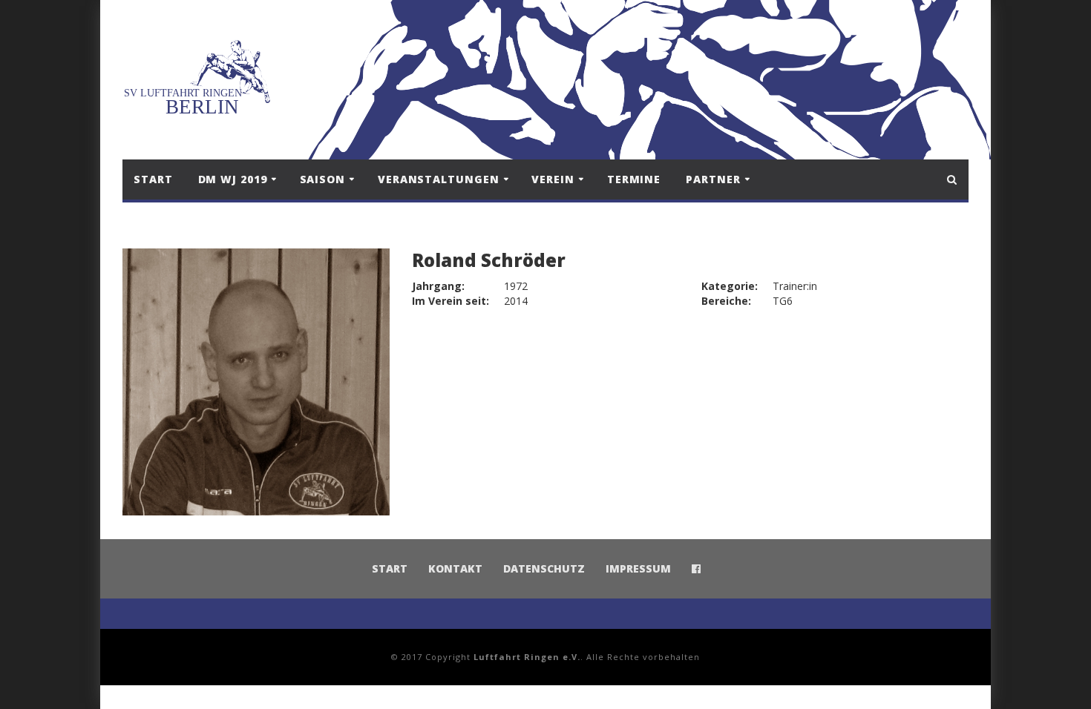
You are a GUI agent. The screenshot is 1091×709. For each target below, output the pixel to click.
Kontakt (455, 568)
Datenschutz (544, 568)
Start (153, 179)
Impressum (638, 568)
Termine (634, 179)
